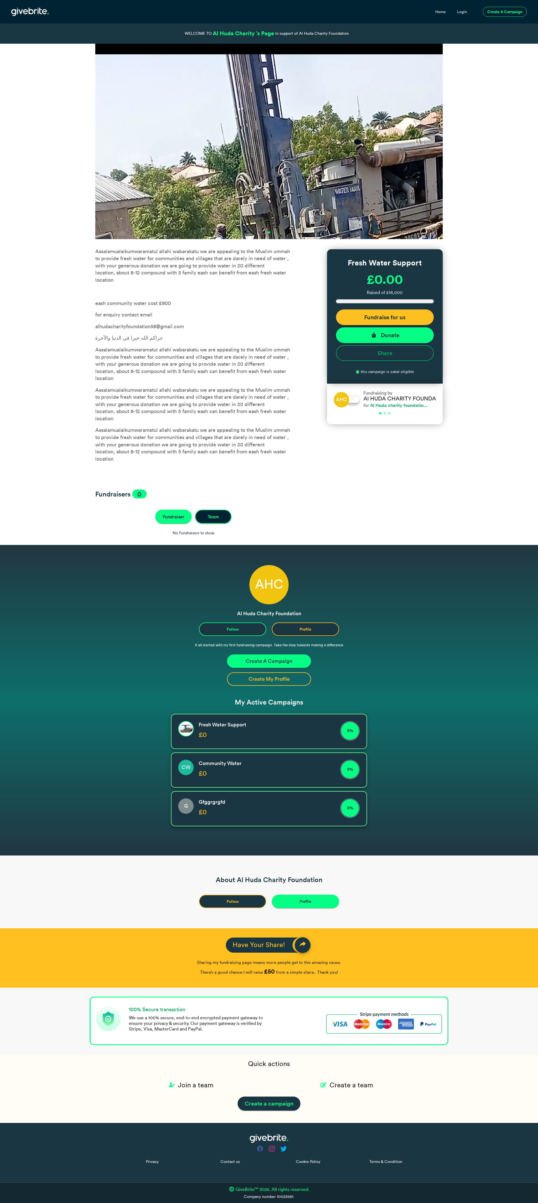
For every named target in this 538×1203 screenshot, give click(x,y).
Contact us (230, 1162)
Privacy (152, 1162)
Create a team (351, 1085)
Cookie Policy (308, 1162)
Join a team (196, 1085)
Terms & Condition (385, 1162)
